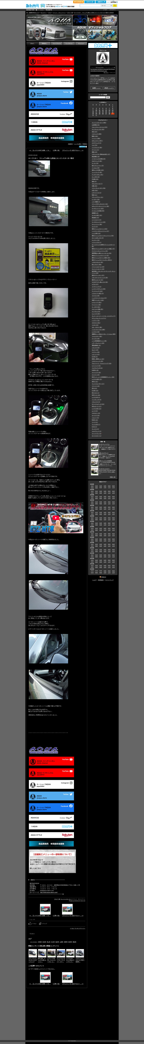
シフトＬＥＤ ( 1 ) (96, 242)
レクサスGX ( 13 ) (96, 408)
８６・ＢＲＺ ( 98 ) (97, 327)
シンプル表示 (77, 144)
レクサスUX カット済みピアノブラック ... (70, 960)
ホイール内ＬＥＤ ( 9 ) (98, 238)
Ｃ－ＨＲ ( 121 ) (96, 307)
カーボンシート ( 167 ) (98, 208)
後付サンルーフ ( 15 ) (97, 280)
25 (99, 113)
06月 (113, 486)
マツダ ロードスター (104, 468)
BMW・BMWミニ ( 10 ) (98, 359)
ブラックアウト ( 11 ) (97, 197)
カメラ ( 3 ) (95, 226)
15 (112, 110)
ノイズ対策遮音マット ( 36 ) (99, 341)
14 (109, 110)
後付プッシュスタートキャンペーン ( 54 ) (103, 235)
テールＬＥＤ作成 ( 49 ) (98, 210)
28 (109, 113)
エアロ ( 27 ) (95, 284)
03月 (100, 486)
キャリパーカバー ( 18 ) (98, 269)
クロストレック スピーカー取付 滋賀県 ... (80, 960)
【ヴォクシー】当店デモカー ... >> (72, 150)
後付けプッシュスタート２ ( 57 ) (100, 255)
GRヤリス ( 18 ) (96, 395)
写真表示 (84, 144)
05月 (109, 486)
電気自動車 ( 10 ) (96, 345)
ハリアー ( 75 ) (96, 320)
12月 (113, 493)
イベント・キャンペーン (59, 12)
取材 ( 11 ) (94, 195)
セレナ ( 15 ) (95, 350)
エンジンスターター (66, 899)
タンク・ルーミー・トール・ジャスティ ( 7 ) (103, 316)
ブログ (49, 12)
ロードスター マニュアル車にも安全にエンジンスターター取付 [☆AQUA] (94, 12)
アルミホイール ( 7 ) (97, 183)
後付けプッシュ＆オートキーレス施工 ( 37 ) (103, 248)
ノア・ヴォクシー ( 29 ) (98, 343)
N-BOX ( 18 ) (95, 370)
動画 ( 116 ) (95, 136)
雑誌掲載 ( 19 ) (96, 156)
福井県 (57, 942)
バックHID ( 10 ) (96, 233)
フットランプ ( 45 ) (97, 172)
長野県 (66, 942)
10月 (105, 493)
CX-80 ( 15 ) (95, 390)
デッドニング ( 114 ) (97, 291)
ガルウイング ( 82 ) (97, 161)
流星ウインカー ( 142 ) (98, 300)
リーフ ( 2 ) (95, 422)
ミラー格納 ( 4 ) (96, 201)
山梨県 (61, 942)
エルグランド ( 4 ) (96, 431)
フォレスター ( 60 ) (97, 336)
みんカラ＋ (44, 12)
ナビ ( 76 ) (94, 145)
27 (106, 113)
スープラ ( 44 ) (96, 338)
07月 (92, 487)
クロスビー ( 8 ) (96, 413)
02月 (96, 486)
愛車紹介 (44, 43)
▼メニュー (81, 43)
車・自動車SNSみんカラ (32, 12)
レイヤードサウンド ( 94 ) (99, 289)
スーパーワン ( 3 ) (96, 433)
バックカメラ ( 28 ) (97, 147)
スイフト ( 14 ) (96, 374)
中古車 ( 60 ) (95, 179)
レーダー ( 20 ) (96, 199)
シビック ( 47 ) (96, 354)
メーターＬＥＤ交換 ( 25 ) (99, 158)
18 (99, 112)
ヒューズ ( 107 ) (96, 313)
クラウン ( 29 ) (96, 352)
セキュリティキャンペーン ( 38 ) (100, 206)
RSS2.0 (103, 577)
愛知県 (74, 942)
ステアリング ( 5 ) (96, 143)
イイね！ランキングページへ (77, 928)
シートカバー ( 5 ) (96, 219)
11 (99, 110)
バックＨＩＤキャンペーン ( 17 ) (100, 231)
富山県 (48, 942)
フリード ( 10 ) (96, 386)
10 (96, 110)
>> (105, 102)
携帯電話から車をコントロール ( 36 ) (101, 253)
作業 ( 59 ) (94, 186)
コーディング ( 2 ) (96, 286)
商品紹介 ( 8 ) (95, 217)
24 (96, 113)
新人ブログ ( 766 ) (96, 264)
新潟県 (44, 942)
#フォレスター (100, 67)
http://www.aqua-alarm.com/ (49, 892)
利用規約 (101, 580)
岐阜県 (70, 942)
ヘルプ (108, 1)
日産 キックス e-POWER (105, 461)
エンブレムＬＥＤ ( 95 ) (98, 129)
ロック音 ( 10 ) (96, 177)
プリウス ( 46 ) (96, 295)
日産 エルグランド (103, 453)
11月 (109, 493)
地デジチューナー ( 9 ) (98, 165)
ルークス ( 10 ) (96, 415)
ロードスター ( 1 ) (96, 435)
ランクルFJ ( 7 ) (96, 424)
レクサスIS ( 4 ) (96, 397)
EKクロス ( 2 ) (95, 393)
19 (103, 112)
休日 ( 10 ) (94, 131)
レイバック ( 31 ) (96, 365)
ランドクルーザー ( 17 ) (98, 383)
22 (112, 112)
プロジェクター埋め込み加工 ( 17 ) (101, 154)
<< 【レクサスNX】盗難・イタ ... (40, 150)
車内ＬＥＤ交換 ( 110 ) (98, 170)
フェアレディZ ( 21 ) (97, 368)
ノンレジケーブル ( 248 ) (98, 329)
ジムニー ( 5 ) (95, 417)
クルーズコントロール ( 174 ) (99, 127)
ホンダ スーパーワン (104, 444)
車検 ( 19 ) (94, 152)
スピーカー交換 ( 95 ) (97, 309)
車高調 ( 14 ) (95, 213)
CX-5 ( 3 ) (94, 426)
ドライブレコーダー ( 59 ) (99, 188)
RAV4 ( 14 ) (95, 420)
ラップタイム (68, 43)
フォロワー (109, 88)
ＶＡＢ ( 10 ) (95, 325)
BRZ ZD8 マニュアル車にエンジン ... (42, 960)
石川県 (53, 942)
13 (106, 110)
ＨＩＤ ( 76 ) (95, 163)
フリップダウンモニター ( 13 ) (100, 204)
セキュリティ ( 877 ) (97, 140)
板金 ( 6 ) (94, 181)
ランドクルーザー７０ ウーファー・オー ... (61, 960)
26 (103, 113)
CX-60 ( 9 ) (95, 356)
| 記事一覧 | (56, 150)
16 (93, 112)
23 (93, 113)
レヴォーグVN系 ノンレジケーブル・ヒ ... (51, 960)
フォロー (96, 88)
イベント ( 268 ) (96, 138)
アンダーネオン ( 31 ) (97, 174)
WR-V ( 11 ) (95, 381)
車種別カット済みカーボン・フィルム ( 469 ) (104, 334)
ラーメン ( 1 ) (95, 149)
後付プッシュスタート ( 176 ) (99, 229)
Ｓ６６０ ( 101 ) (96, 322)
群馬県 (40, 942)
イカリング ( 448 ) (96, 134)
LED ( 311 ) (95, 190)
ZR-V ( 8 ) (94, 388)
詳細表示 (70, 144)
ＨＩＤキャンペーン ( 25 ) (99, 222)
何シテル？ (106, 72)
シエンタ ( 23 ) (96, 347)
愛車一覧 (112, 477)
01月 (92, 486)
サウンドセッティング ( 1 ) (99, 318)
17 (96, 112)
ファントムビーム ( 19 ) (98, 266)
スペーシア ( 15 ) (96, 372)
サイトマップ (109, 580)
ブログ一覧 (70, 12)
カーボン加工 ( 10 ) (97, 215)
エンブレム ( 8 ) (96, 311)
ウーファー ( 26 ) (96, 304)
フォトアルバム (57, 43)
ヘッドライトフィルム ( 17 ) (99, 298)
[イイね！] (82, 146)
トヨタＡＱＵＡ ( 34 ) (97, 262)
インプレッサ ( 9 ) (96, 399)
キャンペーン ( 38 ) (97, 224)
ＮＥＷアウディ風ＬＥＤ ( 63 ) (100, 282)
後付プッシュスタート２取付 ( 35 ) (101, 257)
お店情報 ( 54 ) (96, 125)
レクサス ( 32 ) (96, 332)
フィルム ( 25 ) (96, 168)
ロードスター (33, 942)
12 (103, 110)
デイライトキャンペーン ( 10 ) (100, 251)
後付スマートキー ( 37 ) (98, 275)
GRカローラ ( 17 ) (96, 406)
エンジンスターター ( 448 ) (99, 122)
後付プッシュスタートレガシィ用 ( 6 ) (102, 260)
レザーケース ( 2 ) (96, 192)
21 (109, 112)
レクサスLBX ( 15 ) (97, 379)
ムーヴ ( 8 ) (95, 411)
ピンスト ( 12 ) (96, 240)
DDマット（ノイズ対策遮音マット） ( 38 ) (103, 377)
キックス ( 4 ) (95, 429)
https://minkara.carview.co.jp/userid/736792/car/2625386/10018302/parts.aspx (103, 69)
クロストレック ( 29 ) (97, 361)
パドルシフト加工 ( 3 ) (98, 293)
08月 (96, 487)
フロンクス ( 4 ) (96, 402)
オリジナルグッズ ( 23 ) (98, 404)
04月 (105, 486)
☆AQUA (92, 75)
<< (100, 102)
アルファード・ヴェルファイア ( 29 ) (101, 363)
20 (106, 112)
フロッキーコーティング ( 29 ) (100, 277)
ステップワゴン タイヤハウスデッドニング (33, 960)
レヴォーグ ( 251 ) (96, 302)
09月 (100, 493)
